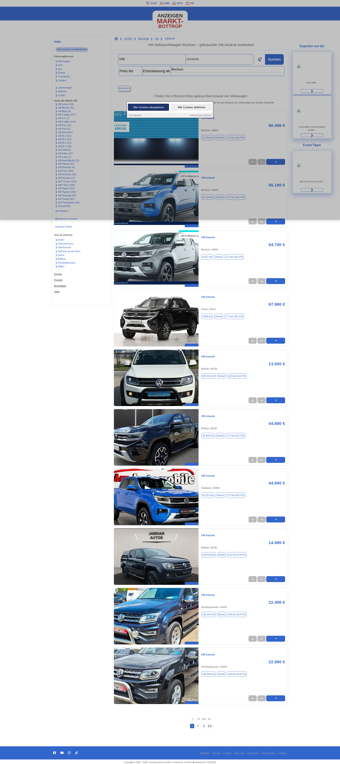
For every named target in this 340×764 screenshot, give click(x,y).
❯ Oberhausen (63, 247)
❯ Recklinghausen (65, 262)
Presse (216, 753)
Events (58, 274)
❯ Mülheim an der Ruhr (67, 251)
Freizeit (58, 280)
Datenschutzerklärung (200, 115)
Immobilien (60, 286)
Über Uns (239, 753)
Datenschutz (268, 753)
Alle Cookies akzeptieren (148, 107)
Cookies (282, 753)
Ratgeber (205, 753)
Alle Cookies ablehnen (191, 107)
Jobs (57, 291)
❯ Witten (60, 266)
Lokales (227, 753)
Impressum (253, 753)
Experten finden (63, 226)
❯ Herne (60, 255)
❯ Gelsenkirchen (64, 243)
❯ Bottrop (60, 258)
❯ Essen (60, 239)
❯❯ (210, 725)
